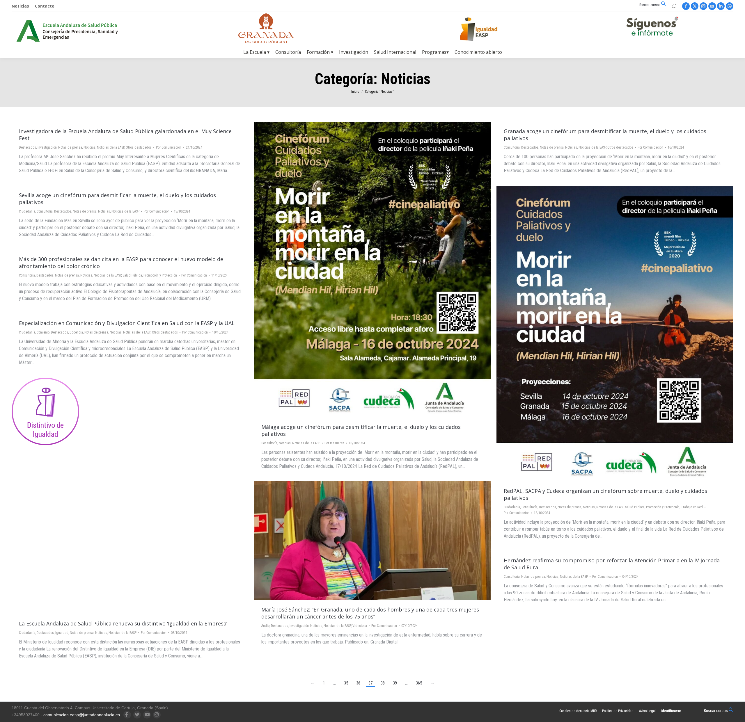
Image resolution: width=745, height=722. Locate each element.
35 (346, 683)
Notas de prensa (70, 147)
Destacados (27, 147)
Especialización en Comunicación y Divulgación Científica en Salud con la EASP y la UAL (127, 323)
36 (358, 683)
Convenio (43, 332)
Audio (265, 626)
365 (419, 683)
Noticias (89, 147)
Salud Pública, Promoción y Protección (652, 507)
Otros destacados (139, 147)
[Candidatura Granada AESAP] (266, 41)
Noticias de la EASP (110, 147)
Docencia (76, 332)
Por (169, 147)
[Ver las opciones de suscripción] (652, 27)
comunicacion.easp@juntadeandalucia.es (81, 714)
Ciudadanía (27, 211)
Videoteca (359, 626)
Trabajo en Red (692, 507)
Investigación (47, 147)
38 (383, 683)
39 (395, 683)
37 (370, 683)
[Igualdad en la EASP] (488, 29)
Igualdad (61, 633)
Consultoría (269, 443)
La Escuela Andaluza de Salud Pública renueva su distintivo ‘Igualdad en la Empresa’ (123, 623)
